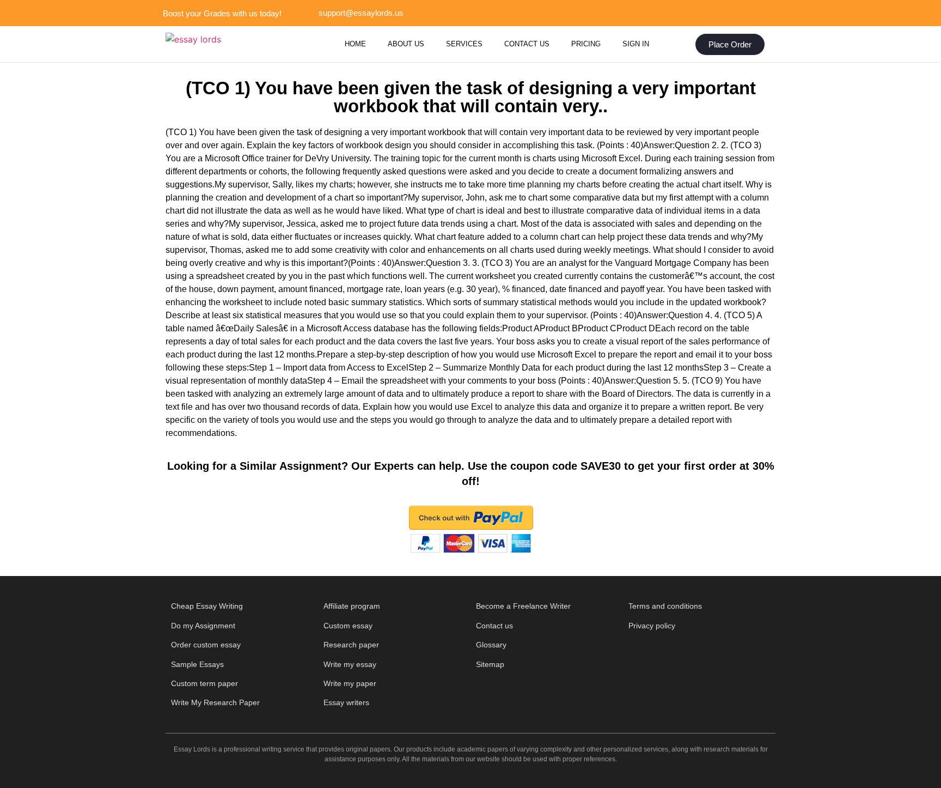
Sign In (635, 44)
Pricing (586, 44)
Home (355, 44)
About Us (406, 44)
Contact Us (526, 44)
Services (464, 44)
